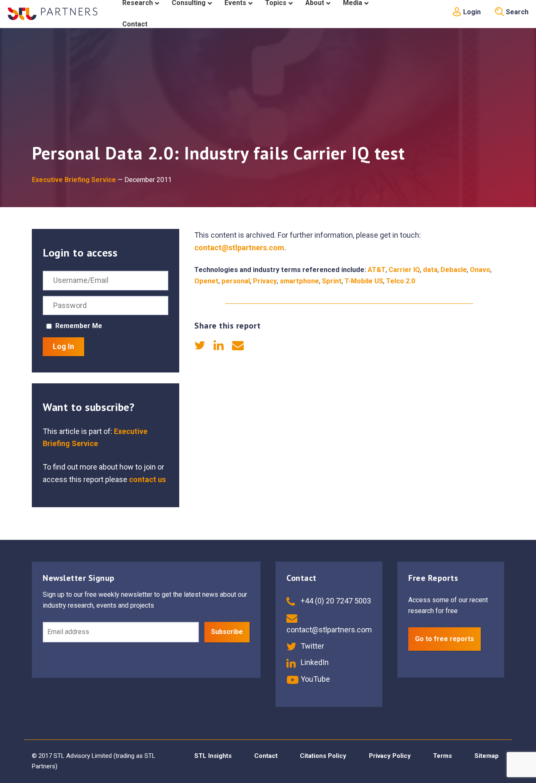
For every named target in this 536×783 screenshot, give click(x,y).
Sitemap (486, 756)
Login (471, 12)
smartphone (299, 281)
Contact (266, 756)
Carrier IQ (404, 270)
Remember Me (78, 326)
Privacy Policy (390, 756)
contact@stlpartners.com (239, 247)
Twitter (311, 646)
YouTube (314, 679)
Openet (206, 281)
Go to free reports (444, 639)
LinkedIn (314, 662)
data (430, 270)
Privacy (265, 281)
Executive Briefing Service (74, 180)
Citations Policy (323, 756)
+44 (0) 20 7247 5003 (335, 600)
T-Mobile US (364, 281)
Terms (442, 756)
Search (516, 12)
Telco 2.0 (400, 281)
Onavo (480, 270)
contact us (147, 479)
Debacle (454, 270)
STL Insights (213, 756)
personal (236, 281)
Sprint (332, 281)
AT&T (377, 270)
